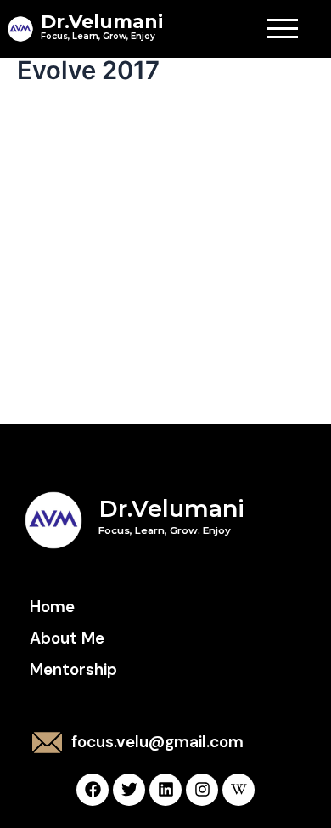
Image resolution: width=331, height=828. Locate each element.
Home (52, 606)
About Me (67, 638)
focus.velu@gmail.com (157, 741)
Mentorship (73, 669)
